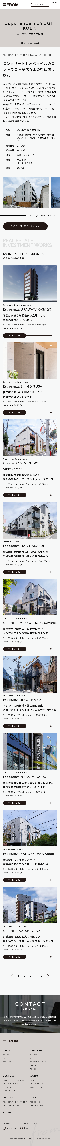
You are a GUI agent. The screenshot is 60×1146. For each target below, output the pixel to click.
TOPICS (6, 1055)
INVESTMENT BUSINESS (13, 1080)
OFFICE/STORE (36, 1105)
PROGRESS (9, 1098)
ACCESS (33, 1069)
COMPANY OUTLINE (39, 1062)
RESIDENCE (35, 1102)
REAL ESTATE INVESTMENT (15, 55)
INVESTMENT (36, 1080)
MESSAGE (34, 1058)
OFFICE (33, 1065)
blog (26, 1128)
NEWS (6, 1050)
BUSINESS (8, 1076)
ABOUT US (36, 1050)
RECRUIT (8, 1112)
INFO (5, 1058)
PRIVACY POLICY (11, 1123)
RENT (33, 1098)
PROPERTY (7, 1062)
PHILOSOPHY (35, 1055)
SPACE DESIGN (9, 1091)
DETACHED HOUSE (11, 1084)
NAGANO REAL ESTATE (13, 1087)
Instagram (12, 1128)
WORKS (34, 1076)
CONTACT (41, 4)
